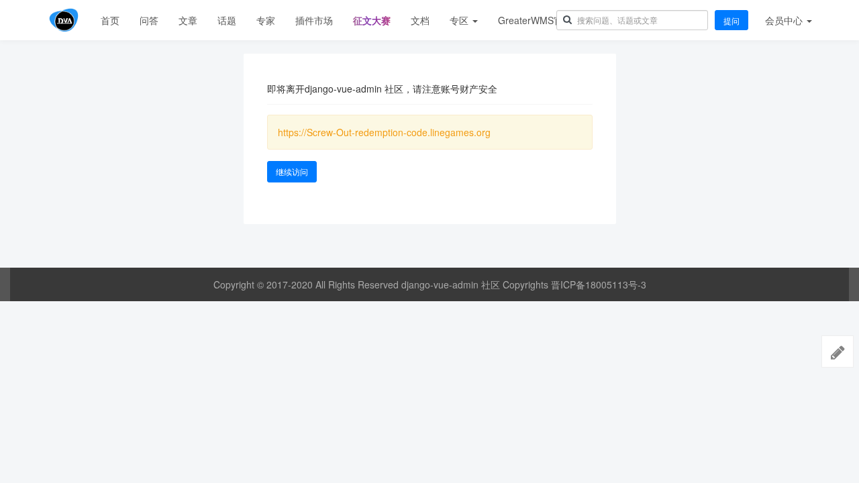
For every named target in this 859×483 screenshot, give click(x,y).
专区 (460, 20)
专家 (265, 20)
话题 (226, 20)
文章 (188, 20)
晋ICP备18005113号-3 (598, 284)
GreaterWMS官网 (535, 20)
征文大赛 (372, 20)
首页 (110, 20)
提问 (731, 20)
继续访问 (292, 171)
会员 (784, 20)
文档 (420, 20)
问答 (149, 20)
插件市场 (314, 20)
